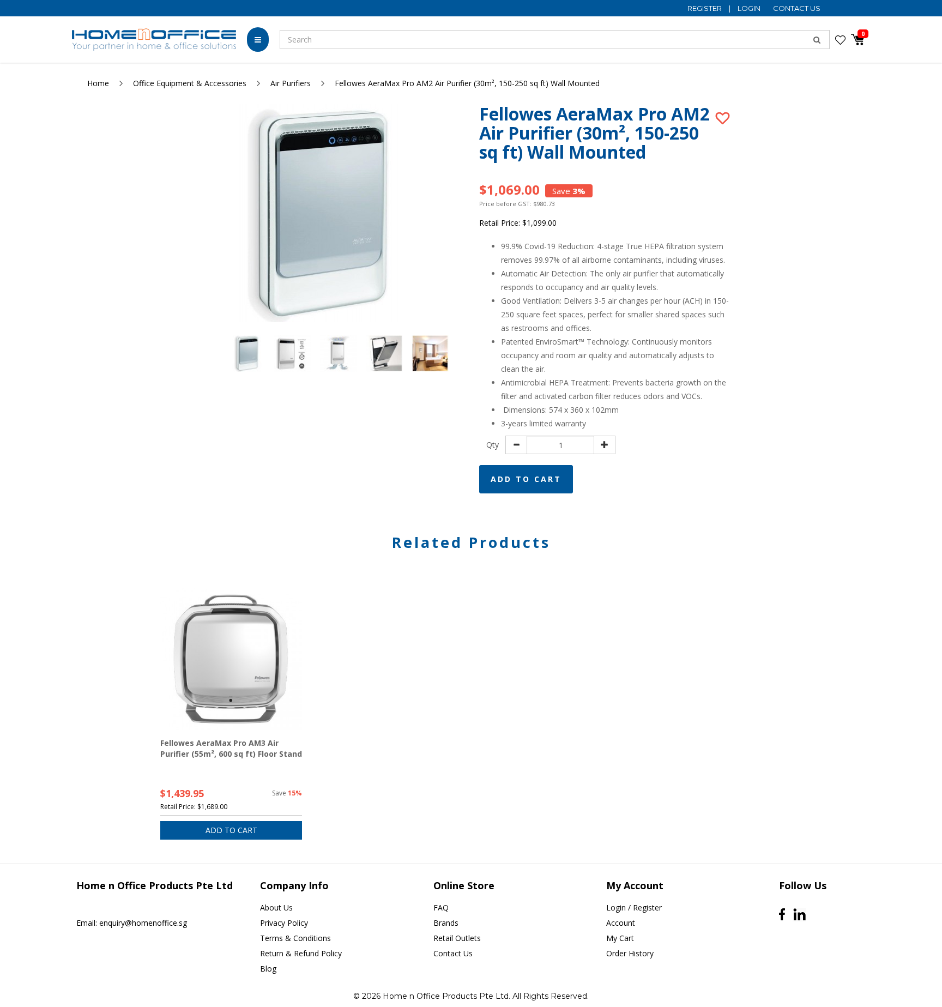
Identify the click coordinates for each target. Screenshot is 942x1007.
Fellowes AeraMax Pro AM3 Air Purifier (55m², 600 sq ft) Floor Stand (231, 748)
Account (620, 923)
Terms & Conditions (295, 938)
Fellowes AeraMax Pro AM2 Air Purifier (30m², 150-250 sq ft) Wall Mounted (467, 83)
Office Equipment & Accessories (189, 83)
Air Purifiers (290, 83)
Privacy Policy (284, 923)
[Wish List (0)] (840, 39)
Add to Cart (526, 479)
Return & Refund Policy (301, 953)
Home (98, 83)
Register (705, 8)
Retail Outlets (457, 938)
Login (750, 8)
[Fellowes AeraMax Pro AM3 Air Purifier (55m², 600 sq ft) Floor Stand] (231, 659)
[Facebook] (782, 914)
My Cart (620, 938)
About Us (276, 907)
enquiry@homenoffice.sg (143, 923)
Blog (268, 968)
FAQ (441, 907)
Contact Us (796, 8)
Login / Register (634, 907)
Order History (630, 953)
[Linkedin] (799, 914)
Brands (445, 923)
